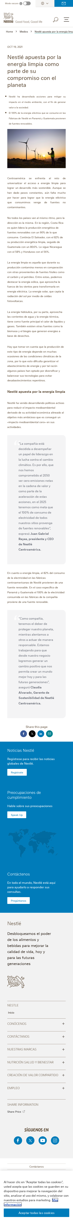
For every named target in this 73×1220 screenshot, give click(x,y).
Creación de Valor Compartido (36, 1074)
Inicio (11, 1012)
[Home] (23, 18)
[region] (36, 1195)
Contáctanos (36, 1036)
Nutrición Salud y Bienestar (36, 1062)
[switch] (27, 3)
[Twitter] (30, 1140)
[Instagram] (55, 1140)
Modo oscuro (12, 3)
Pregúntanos (18, 900)
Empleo (36, 1087)
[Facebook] (18, 1140)
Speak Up (17, 814)
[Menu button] (66, 20)
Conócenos (36, 1023)
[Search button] (58, 19)
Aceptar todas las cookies (36, 1213)
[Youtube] (43, 1140)
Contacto (63, 3)
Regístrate (17, 772)
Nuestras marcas (36, 1049)
